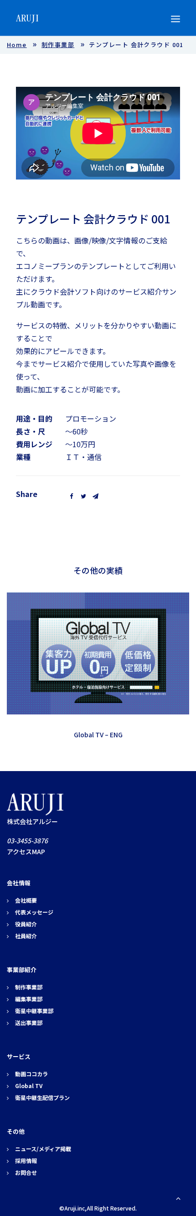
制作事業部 (57, 44)
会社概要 (26, 900)
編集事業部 (28, 999)
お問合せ (26, 1172)
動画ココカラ (31, 1074)
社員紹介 (26, 936)
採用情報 (26, 1160)
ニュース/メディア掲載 (43, 1149)
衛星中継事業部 (34, 1011)
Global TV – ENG (98, 734)
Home (17, 44)
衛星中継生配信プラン (42, 1097)
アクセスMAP (26, 851)
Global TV (28, 1085)
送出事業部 (28, 1022)
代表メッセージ (34, 912)
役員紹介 (26, 924)
